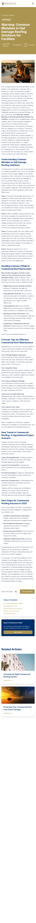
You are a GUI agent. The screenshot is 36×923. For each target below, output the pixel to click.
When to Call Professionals (11, 611)
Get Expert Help (27, 591)
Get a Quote (18, 632)
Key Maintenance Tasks (10, 606)
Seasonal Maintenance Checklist (12, 608)
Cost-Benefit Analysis (9, 613)
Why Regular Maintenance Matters (13, 603)
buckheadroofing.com (18, 334)
